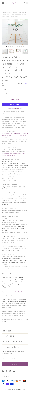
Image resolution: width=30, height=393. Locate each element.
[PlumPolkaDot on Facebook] (4, 371)
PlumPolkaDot (11, 389)
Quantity (4, 89)
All (7, 11)
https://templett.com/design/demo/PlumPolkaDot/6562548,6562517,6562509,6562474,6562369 (15, 135)
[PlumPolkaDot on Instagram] (11, 371)
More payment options (15, 108)
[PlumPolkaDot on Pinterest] (7, 371)
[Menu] (3, 3)
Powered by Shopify (21, 389)
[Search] (6, 3)
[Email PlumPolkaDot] (15, 371)
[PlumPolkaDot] (15, 3)
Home (3, 11)
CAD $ (5, 376)
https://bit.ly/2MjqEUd (16, 291)
